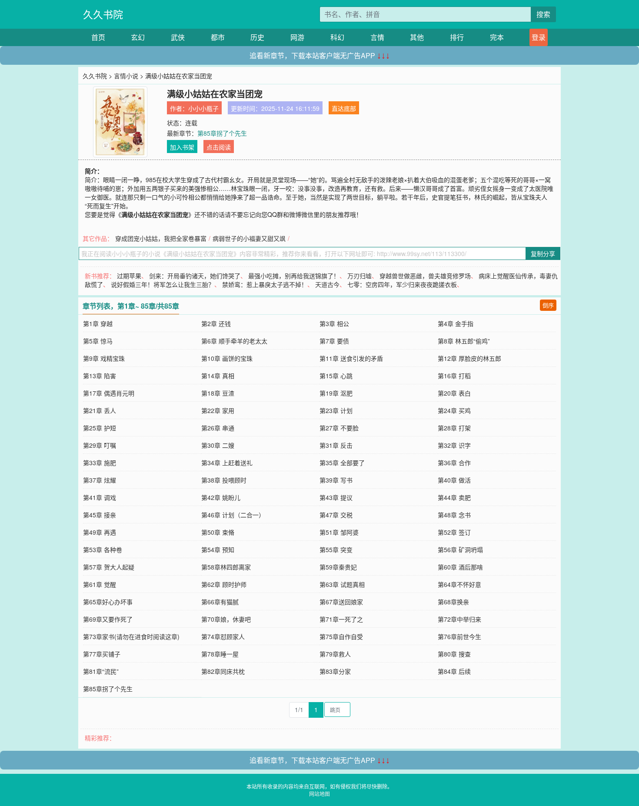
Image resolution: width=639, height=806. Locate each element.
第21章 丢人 (99, 410)
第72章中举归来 (459, 619)
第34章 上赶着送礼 (227, 462)
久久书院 (103, 14)
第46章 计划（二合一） (233, 514)
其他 (417, 37)
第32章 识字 (454, 445)
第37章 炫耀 (99, 480)
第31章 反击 (336, 445)
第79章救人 (335, 653)
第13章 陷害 (99, 375)
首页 (98, 37)
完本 (497, 37)
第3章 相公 (334, 323)
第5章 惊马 (98, 340)
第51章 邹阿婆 (339, 532)
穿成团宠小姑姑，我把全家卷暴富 (160, 238)
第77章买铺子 (101, 653)
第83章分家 (335, 671)
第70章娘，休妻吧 (226, 619)
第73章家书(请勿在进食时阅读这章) (131, 636)
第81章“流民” (101, 671)
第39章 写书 (336, 480)
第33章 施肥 (99, 462)
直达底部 (344, 108)
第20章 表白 (454, 393)
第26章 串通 (217, 427)
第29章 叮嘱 (99, 445)
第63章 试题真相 (342, 584)
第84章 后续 (454, 671)
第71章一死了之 (341, 619)
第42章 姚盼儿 (220, 497)
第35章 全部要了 (342, 462)
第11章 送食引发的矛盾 (351, 358)
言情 (377, 37)
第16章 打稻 (454, 375)
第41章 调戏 (99, 497)
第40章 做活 (454, 480)
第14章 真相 (217, 375)
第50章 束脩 (217, 532)
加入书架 (182, 147)
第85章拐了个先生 (222, 133)
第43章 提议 (336, 497)
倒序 (548, 305)
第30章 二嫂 (217, 445)
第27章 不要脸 (339, 427)
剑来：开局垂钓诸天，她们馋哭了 (194, 275)
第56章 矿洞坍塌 (460, 549)
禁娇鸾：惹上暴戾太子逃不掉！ (264, 284)
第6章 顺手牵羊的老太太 (234, 340)
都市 (218, 37)
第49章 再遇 (99, 532)
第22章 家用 (217, 410)
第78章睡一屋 (220, 653)
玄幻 (138, 37)
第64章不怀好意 (459, 584)
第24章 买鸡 (454, 410)
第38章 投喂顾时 (223, 480)
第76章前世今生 (459, 636)
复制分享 (543, 253)
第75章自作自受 (341, 636)
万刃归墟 (359, 275)
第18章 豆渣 (217, 393)
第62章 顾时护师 (223, 584)
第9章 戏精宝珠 (104, 358)
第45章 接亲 (99, 514)
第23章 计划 (336, 410)
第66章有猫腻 (220, 601)
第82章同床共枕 (223, 671)
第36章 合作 (454, 462)
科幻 (337, 37)
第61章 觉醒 (99, 584)
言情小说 (126, 75)
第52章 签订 (454, 532)
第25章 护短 (99, 427)
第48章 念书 (454, 514)
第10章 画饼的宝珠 (227, 358)
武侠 (178, 37)
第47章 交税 (336, 514)
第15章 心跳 (336, 375)
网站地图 (319, 793)
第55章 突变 (336, 549)
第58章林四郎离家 (226, 567)
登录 (539, 37)
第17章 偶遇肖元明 (108, 393)
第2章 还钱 (216, 323)
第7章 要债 (334, 340)
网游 (297, 37)
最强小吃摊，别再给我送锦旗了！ (293, 275)
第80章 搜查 (454, 653)
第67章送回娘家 (341, 601)
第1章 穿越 (98, 323)
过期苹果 (129, 275)
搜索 (543, 14)
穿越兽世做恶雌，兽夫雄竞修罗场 (425, 275)
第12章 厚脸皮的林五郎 (469, 358)
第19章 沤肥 (336, 393)
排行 (457, 37)
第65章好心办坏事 (108, 601)
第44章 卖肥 (454, 497)
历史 (257, 37)
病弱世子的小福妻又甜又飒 (249, 238)
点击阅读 (218, 147)
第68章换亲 (453, 601)
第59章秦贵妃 (338, 567)
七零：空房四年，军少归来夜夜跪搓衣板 (402, 284)
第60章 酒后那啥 (460, 567)
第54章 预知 (217, 549)
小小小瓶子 (203, 108)
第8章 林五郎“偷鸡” (464, 340)
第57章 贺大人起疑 (108, 567)
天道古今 (327, 284)
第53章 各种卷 (102, 549)
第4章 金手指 (455, 323)
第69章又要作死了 (108, 619)
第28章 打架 (454, 427)
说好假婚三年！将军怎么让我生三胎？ (162, 284)
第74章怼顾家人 (223, 636)
